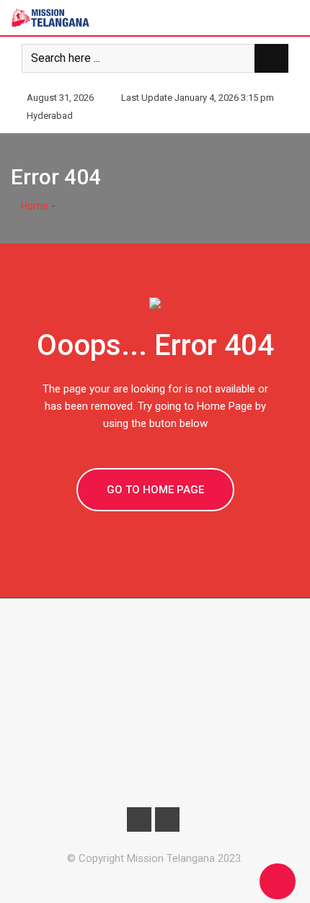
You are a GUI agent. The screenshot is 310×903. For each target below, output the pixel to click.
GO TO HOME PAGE (155, 489)
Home (33, 206)
